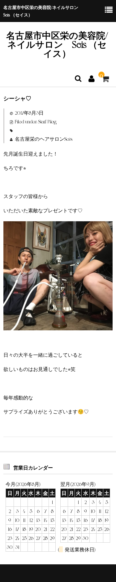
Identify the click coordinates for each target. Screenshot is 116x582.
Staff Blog (47, 121)
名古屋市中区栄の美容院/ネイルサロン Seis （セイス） (57, 44)
